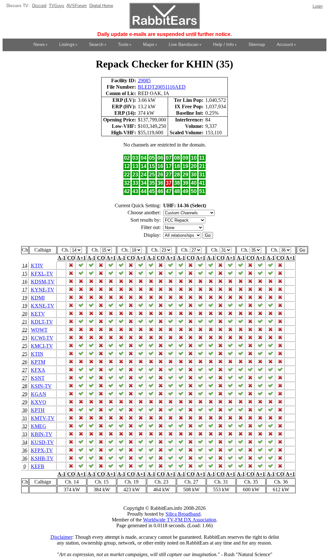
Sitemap (256, 44)
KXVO (38, 402)
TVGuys (56, 5)
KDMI (38, 297)
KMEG (38, 426)
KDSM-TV (43, 281)
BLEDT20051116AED (162, 87)
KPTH (38, 410)
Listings (67, 44)
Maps (148, 44)
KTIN (37, 354)
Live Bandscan (184, 44)
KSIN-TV (41, 386)
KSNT (38, 378)
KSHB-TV (42, 458)
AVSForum (77, 5)
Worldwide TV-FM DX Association (179, 519)
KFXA (38, 370)
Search (96, 44)
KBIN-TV (41, 434)
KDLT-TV (42, 321)
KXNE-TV (42, 305)
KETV (38, 313)
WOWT (39, 330)
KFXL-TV (42, 273)
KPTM (38, 362)
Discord (39, 5)
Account (285, 44)
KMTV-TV (43, 418)
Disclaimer (61, 537)
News (39, 44)
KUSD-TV (42, 442)
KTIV (37, 265)
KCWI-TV (42, 338)
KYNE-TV (42, 289)
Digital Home (101, 5)
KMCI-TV (42, 346)
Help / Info (223, 44)
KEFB (37, 466)
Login (318, 6)
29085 (144, 80)
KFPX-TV (42, 450)
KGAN (38, 394)
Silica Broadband (182, 514)
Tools (123, 44)
